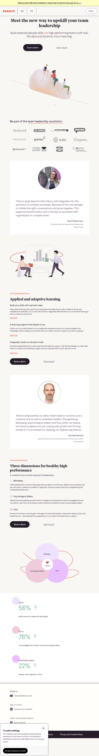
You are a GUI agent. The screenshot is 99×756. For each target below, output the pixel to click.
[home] (9, 11)
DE (31, 11)
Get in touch (62, 47)
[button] (91, 11)
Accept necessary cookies (15, 751)
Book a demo (33, 47)
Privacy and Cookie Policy (71, 734)
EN (22, 11)
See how (13, 317)
